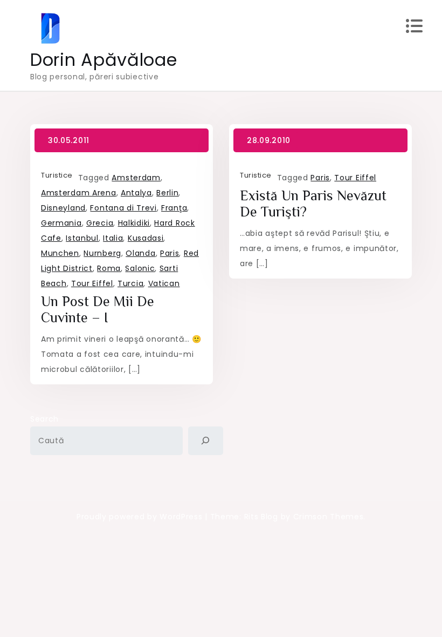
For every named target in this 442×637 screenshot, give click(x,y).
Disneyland (63, 207)
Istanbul (82, 238)
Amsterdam (136, 177)
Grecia (99, 223)
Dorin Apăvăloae (103, 60)
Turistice (57, 175)
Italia (113, 238)
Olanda (140, 253)
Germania (61, 223)
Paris (169, 253)
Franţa (174, 207)
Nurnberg (102, 253)
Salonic (140, 268)
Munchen (60, 253)
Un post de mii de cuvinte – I (97, 310)
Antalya (136, 192)
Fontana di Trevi (123, 207)
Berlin (167, 192)
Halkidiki (134, 223)
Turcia (130, 283)
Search (44, 419)
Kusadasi (146, 238)
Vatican (164, 283)
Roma (109, 268)
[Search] (205, 440)
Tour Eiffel (92, 283)
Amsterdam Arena (78, 192)
